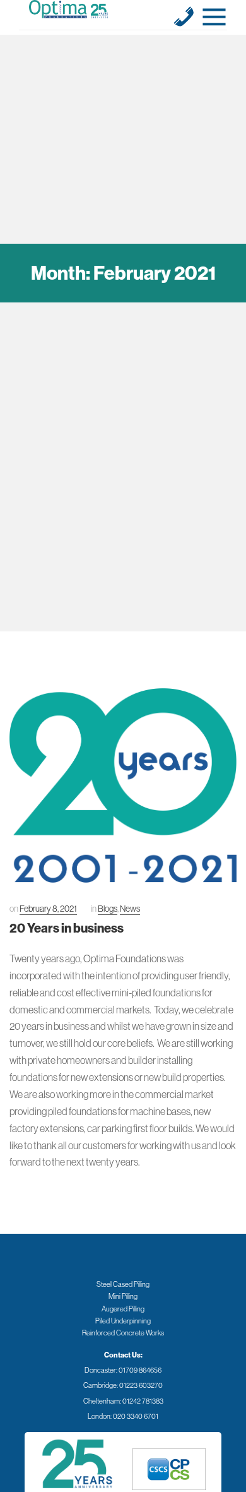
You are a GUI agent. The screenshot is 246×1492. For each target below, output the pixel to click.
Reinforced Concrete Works (123, 1332)
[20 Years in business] (123, 785)
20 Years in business (66, 928)
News (130, 908)
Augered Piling (123, 1308)
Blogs (107, 908)
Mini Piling (123, 1296)
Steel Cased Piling (123, 1284)
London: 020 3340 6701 (123, 1416)
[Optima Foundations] (68, 9)
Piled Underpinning (123, 1320)
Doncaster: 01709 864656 (123, 1370)
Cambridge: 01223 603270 (123, 1385)
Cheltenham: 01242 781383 (123, 1401)
